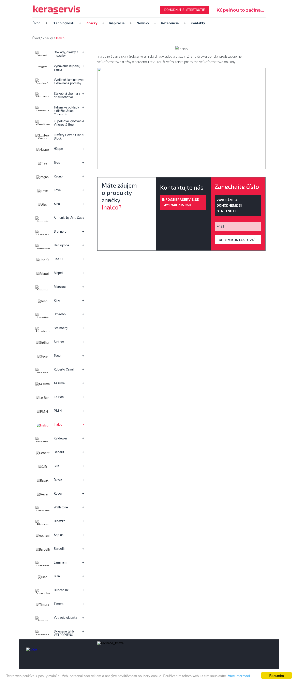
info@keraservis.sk (180, 200)
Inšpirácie (117, 23)
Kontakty (198, 23)
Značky (91, 23)
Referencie (170, 23)
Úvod (36, 23)
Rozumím (276, 675)
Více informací (239, 675)
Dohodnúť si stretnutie (184, 10)
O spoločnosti (63, 23)
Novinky (143, 23)
